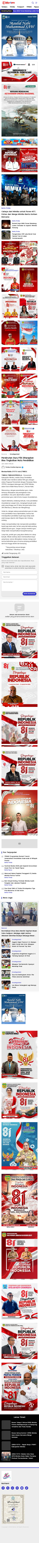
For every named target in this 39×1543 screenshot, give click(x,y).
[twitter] (7, 1488)
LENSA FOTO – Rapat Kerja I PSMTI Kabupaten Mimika (24, 1445)
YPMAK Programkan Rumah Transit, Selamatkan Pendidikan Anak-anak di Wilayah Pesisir (20, 858)
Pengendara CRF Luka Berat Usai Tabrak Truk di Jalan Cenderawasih (24, 236)
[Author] (3, 467)
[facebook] (3, 1488)
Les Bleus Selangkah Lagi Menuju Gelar (24, 986)
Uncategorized (14, 454)
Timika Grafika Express (13, 467)
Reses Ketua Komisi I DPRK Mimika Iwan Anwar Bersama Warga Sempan (24, 1435)
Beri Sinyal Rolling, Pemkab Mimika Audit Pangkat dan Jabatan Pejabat (19, 882)
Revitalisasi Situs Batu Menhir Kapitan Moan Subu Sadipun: (19, 934)
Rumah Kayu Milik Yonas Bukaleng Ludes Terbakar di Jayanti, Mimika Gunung (24, 225)
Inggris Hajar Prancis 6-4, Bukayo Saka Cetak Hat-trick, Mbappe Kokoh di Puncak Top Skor (24, 944)
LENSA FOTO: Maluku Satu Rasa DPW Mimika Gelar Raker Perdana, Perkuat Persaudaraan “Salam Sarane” (24, 1457)
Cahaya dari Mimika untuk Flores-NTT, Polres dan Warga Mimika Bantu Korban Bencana (19, 214)
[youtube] (22, 1488)
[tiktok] (26, 1488)
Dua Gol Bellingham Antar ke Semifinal (23, 976)
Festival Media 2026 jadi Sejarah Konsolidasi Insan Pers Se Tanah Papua (20, 867)
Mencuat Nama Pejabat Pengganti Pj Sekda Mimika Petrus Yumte (20, 874)
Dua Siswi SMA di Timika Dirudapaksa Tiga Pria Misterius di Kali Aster (19, 889)
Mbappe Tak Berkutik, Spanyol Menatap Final (23, 965)
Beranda (4, 454)
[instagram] (17, 1488)
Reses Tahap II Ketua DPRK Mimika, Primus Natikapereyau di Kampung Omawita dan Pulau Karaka (24, 1424)
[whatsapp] (12, 1488)
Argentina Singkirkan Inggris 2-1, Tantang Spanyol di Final (24, 955)
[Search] (33, 3)
